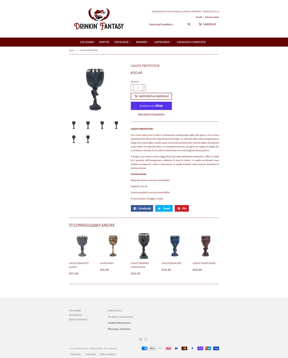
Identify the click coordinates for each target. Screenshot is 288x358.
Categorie (162, 42)
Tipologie (121, 42)
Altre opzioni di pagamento (151, 114)
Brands (141, 42)
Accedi (199, 17)
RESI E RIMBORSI (78, 319)
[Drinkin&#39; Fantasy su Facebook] (140, 339)
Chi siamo (87, 42)
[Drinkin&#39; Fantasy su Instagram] (145, 339)
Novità (104, 42)
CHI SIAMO (75, 310)
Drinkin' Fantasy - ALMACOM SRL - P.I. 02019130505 (96, 348)
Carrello (209, 24)
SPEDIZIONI (75, 315)
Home (71, 50)
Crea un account (212, 17)
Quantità (135, 81)
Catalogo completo (191, 42)
